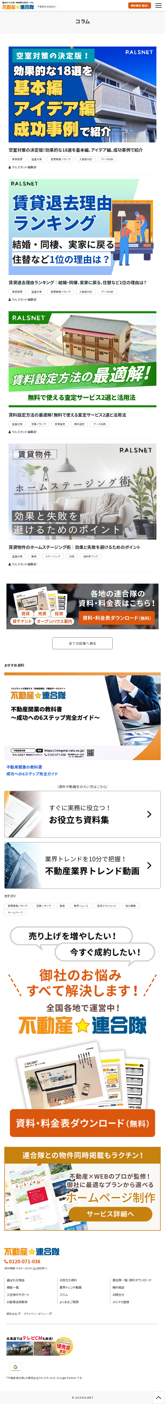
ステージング (53, 556)
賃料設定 (79, 424)
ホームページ (15, 912)
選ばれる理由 (15, 1280)
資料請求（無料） (140, 5)
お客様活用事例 (17, 1302)
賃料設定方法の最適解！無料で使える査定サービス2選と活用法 (67, 415)
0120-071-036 (24, 1261)
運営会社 (11, 1313)
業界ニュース (81, 905)
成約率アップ (90, 556)
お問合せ (118, 1294)
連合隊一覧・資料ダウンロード (131, 1280)
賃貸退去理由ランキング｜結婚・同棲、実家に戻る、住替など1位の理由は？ (78, 282)
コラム (64, 1294)
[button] (158, 5)
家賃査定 (60, 424)
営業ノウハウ (38, 424)
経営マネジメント (106, 905)
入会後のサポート (18, 1294)
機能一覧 (13, 1287)
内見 (71, 556)
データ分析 (107, 159)
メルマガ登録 (120, 1302)
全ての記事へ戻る (82, 643)
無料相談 (118, 1287)
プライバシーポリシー (36, 1313)
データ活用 (99, 424)
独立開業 (130, 905)
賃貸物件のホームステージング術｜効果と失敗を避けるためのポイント (75, 547)
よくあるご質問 (69, 1302)
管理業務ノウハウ (60, 159)
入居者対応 (85, 159)
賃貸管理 (17, 159)
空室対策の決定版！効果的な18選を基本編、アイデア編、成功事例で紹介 (76, 150)
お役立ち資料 (68, 1280)
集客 (34, 556)
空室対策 (36, 159)
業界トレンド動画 (70, 1287)
